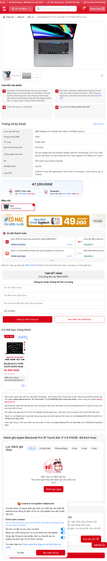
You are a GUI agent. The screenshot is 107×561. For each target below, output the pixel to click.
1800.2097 (30, 265)
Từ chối (20, 552)
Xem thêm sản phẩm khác (79, 319)
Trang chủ (10, 17)
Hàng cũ (20, 17)
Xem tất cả (97, 124)
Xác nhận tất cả (51, 552)
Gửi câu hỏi (89, 539)
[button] (103, 46)
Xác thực (31, 194)
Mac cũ (31, 17)
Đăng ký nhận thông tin (27, 319)
